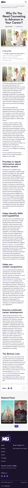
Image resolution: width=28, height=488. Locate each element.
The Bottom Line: (7, 60)
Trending (3, 458)
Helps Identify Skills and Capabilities (11, 55)
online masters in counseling (12, 244)
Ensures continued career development (12, 58)
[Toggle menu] (25, 2)
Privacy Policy (24, 482)
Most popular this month (20, 448)
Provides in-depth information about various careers (15, 53)
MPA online (7, 197)
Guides (3, 451)
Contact (3, 461)
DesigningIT (7, 486)
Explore (3, 448)
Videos (3, 454)
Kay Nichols (20, 26)
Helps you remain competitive (10, 57)
